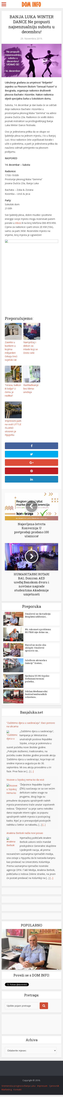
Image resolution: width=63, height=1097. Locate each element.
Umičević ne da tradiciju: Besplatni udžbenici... (38, 615)
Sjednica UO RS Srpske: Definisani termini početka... (37, 678)
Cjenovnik (54, 1085)
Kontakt (17, 1089)
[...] (32, 771)
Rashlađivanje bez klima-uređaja (30, 388)
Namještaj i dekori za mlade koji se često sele (30, 347)
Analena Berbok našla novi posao (25, 833)
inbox (18, 222)
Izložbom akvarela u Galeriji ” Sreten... (36, 662)
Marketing (7, 1089)
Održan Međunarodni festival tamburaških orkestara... (36, 694)
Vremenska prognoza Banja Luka (18, 1085)
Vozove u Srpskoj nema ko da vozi (25, 779)
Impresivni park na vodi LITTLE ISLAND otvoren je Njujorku (13, 427)
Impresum (42, 1085)
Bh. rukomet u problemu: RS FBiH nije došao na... (38, 631)
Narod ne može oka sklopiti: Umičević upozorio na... (35, 647)
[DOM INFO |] (31, 4)
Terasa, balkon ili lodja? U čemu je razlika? (13, 390)
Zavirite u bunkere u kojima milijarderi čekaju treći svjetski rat (11, 351)
